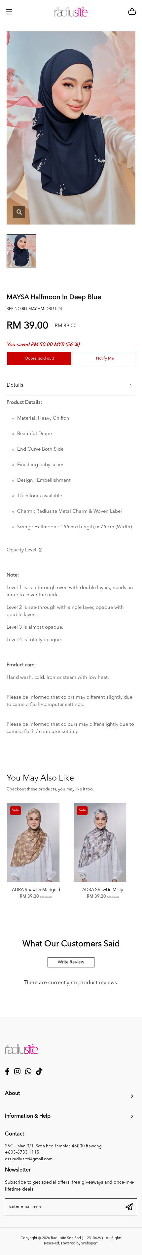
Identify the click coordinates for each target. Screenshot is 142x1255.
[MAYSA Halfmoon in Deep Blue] (19, 212)
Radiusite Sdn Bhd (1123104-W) (77, 1238)
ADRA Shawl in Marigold (36, 890)
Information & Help (28, 1116)
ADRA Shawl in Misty (102, 890)
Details (15, 385)
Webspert (89, 1243)
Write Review (71, 962)
